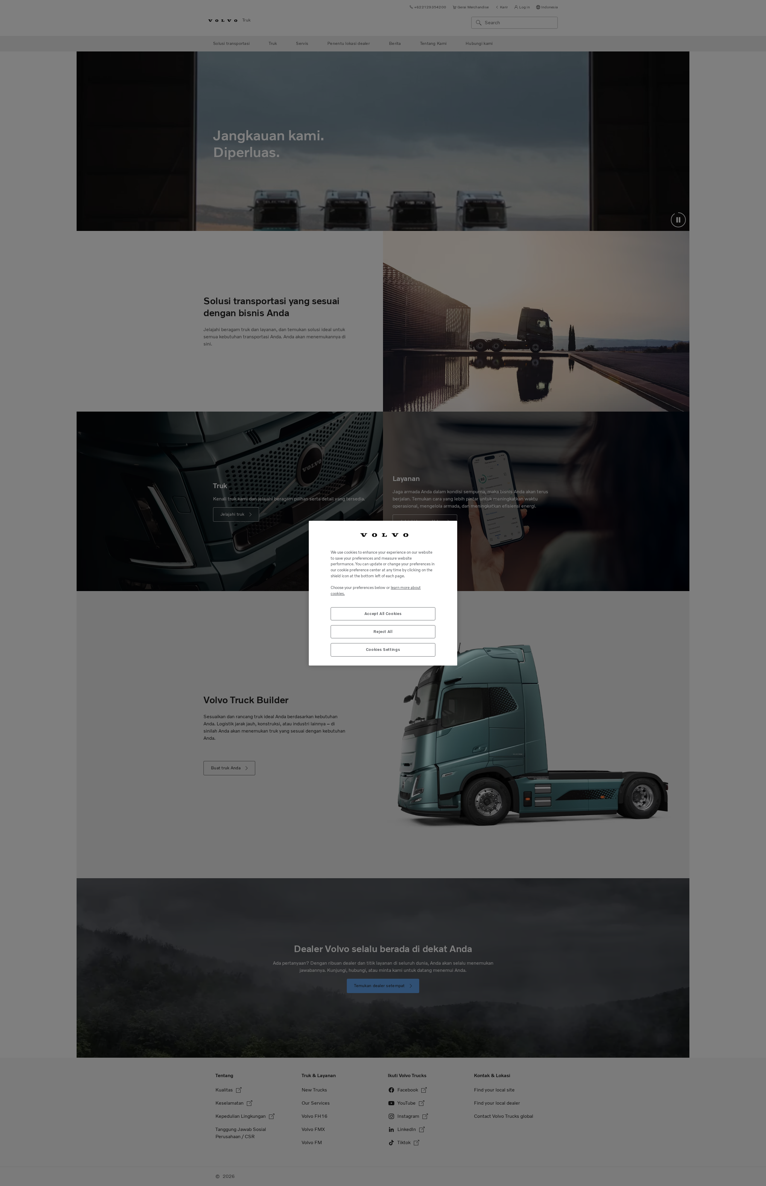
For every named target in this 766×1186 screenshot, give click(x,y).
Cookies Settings (383, 649)
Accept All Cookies (383, 613)
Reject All (383, 631)
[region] (383, 593)
